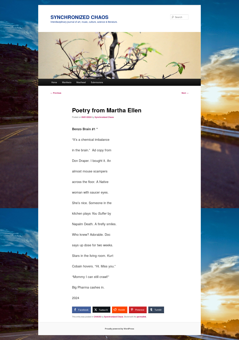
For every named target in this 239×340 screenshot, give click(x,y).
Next (185, 92)
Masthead (81, 82)
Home (54, 82)
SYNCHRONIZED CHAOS (79, 16)
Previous (56, 92)
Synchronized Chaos (104, 117)
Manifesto (66, 82)
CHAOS (97, 316)
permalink (141, 316)
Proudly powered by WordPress (119, 328)
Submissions (97, 82)
